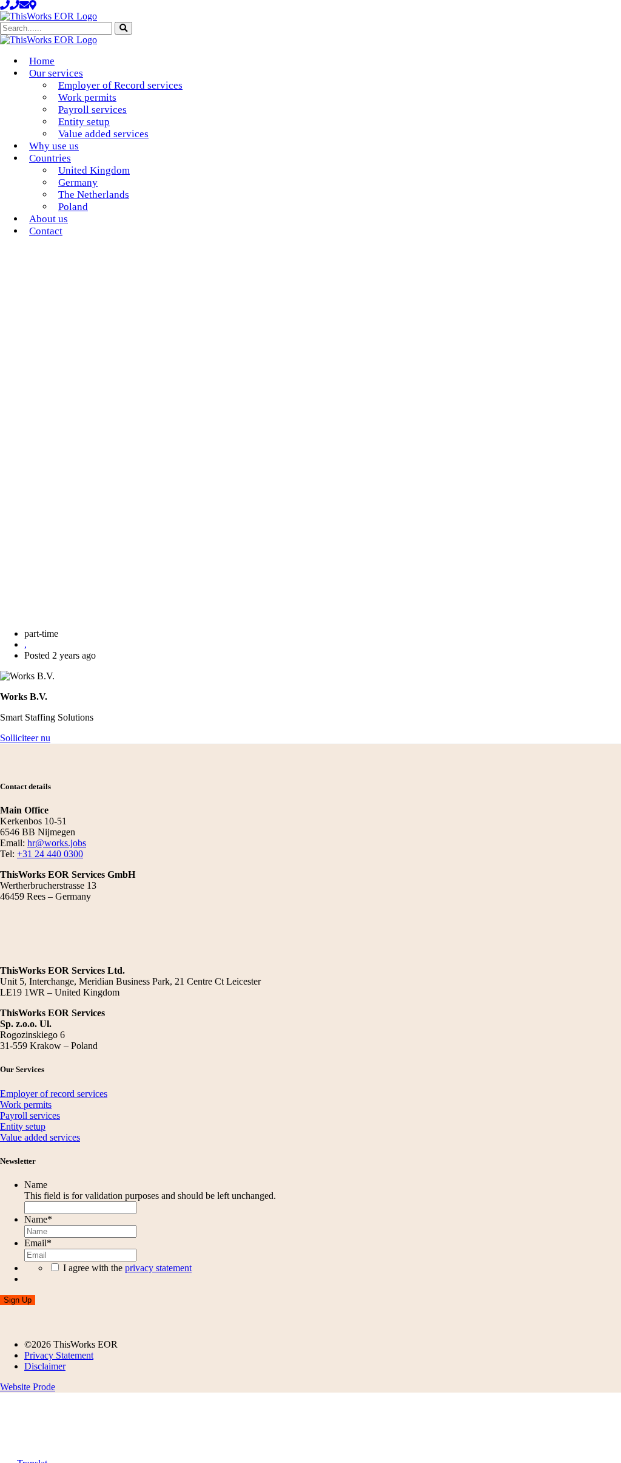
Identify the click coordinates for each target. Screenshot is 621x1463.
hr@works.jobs (56, 843)
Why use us (54, 146)
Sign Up (18, 1300)
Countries (50, 158)
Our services (56, 73)
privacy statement (158, 1268)
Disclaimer (44, 1366)
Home (42, 61)
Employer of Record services (120, 85)
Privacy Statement (58, 1355)
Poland (73, 206)
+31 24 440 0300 (50, 854)
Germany (78, 182)
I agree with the (127, 1268)
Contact (45, 231)
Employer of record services (53, 1093)
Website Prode (27, 1387)
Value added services (103, 134)
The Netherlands (93, 194)
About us (48, 219)
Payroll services (92, 109)
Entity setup (84, 121)
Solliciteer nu (25, 738)
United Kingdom (94, 170)
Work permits (87, 97)
